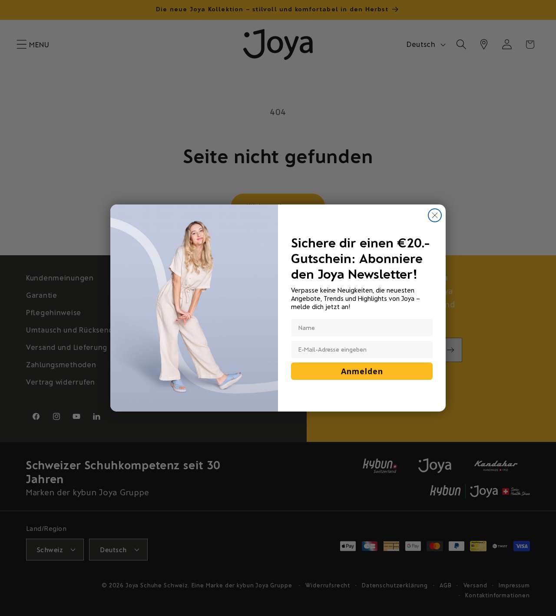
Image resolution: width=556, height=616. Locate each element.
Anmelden (362, 371)
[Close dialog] (434, 215)
